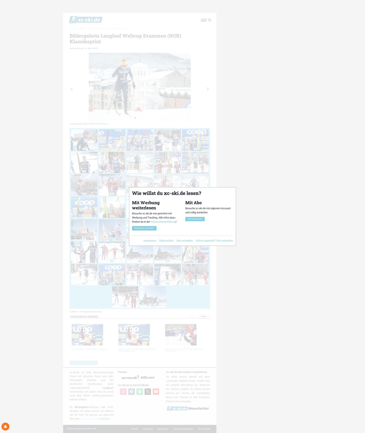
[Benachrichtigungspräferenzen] (5, 427)
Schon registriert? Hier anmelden (214, 240)
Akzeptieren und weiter (144, 228)
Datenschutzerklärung (163, 221)
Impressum (149, 240)
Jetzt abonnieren (194, 219)
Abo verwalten (185, 240)
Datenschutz (166, 240)
